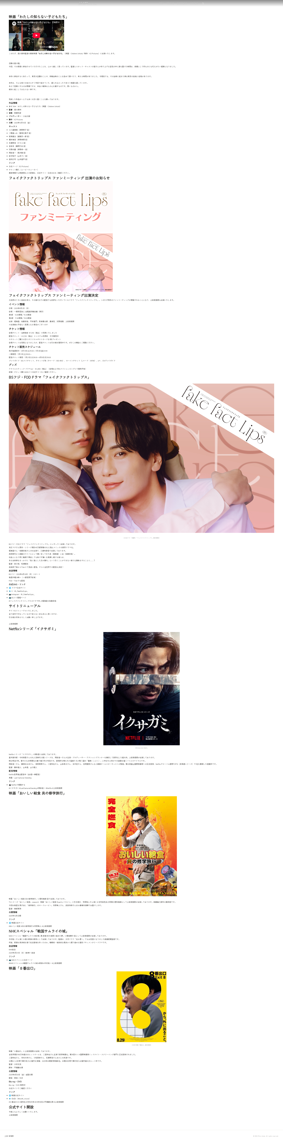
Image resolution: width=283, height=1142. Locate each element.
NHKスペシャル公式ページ (21, 960)
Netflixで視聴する (18, 784)
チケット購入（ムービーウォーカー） (24, 169)
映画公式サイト (17, 922)
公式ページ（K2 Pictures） (19, 166)
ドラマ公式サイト (18, 587)
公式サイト (13, 1088)
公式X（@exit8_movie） (21, 1098)
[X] (203, 3)
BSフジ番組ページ (18, 597)
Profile (170, 3)
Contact (194, 3)
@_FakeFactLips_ (21, 591)
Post (161, 3)
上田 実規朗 (88, 3)
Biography (182, 3)
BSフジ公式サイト (34, 372)
